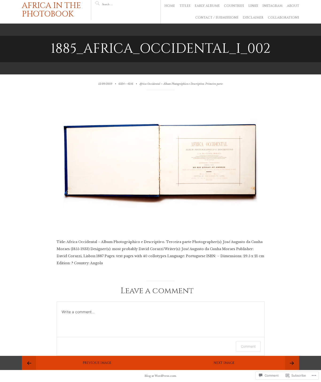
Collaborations (283, 17)
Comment (248, 346)
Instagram (272, 6)
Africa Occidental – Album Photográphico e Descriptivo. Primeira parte (181, 83)
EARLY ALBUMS (207, 6)
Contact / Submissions (216, 17)
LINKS (253, 6)
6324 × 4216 (125, 83)
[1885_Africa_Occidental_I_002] (161, 235)
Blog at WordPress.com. (161, 376)
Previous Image (97, 363)
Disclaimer (253, 17)
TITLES (185, 6)
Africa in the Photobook (51, 10)
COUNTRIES (234, 6)
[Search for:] (116, 4)
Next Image (224, 363)
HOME (169, 6)
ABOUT (293, 6)
